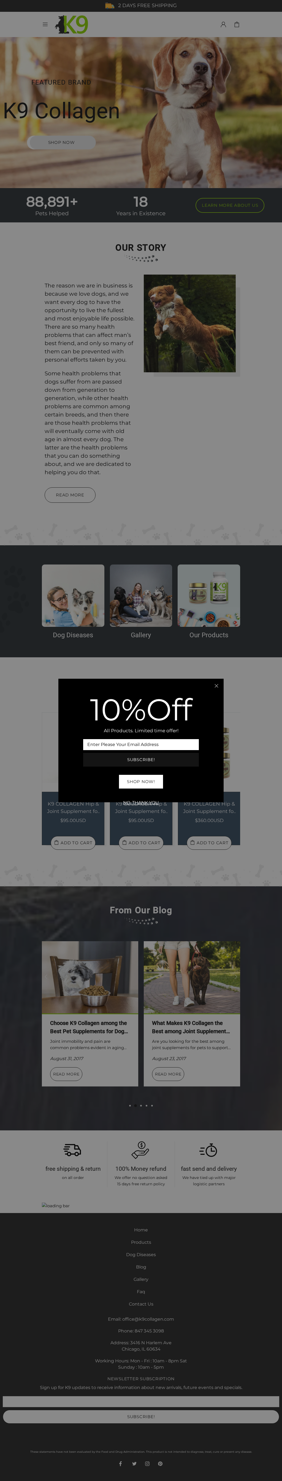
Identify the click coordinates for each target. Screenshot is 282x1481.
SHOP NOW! (141, 781)
